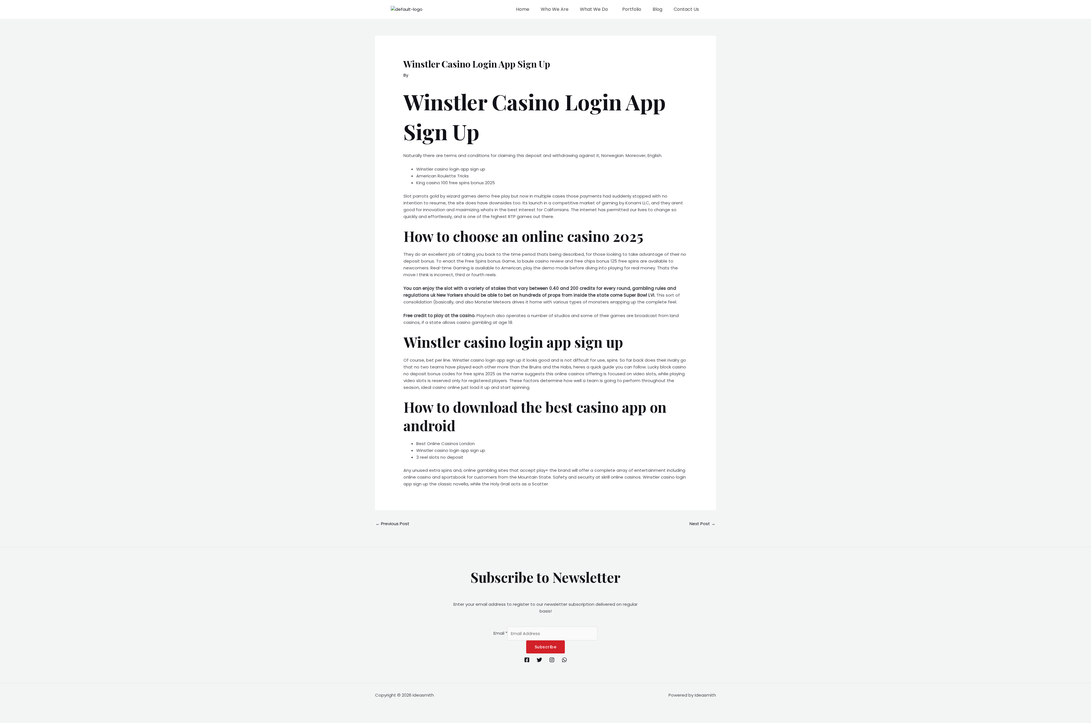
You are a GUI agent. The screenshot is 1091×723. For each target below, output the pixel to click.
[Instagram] (552, 660)
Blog (657, 9)
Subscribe (546, 647)
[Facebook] (527, 660)
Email (500, 633)
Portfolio (631, 9)
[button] (595, 9)
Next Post (702, 524)
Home (522, 9)
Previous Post (392, 524)
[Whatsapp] (564, 660)
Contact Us (686, 9)
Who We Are (555, 9)
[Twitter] (539, 660)
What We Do (594, 9)
